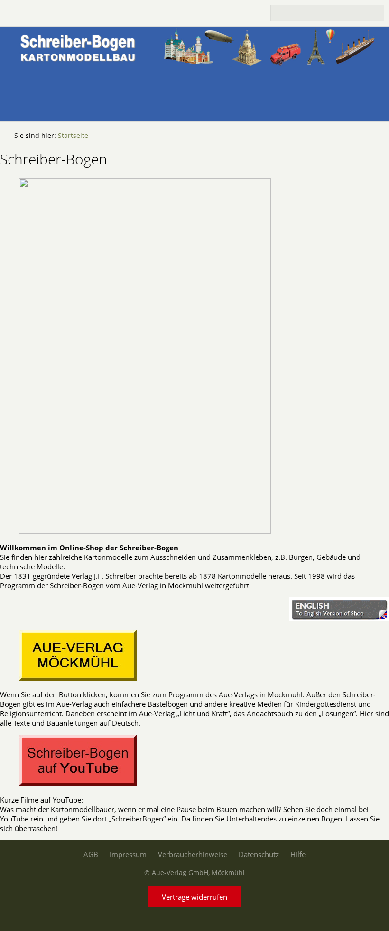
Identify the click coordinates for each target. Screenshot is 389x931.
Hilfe (298, 854)
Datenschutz (259, 854)
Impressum (128, 854)
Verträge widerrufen (194, 897)
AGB (90, 854)
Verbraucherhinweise (192, 854)
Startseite (73, 135)
